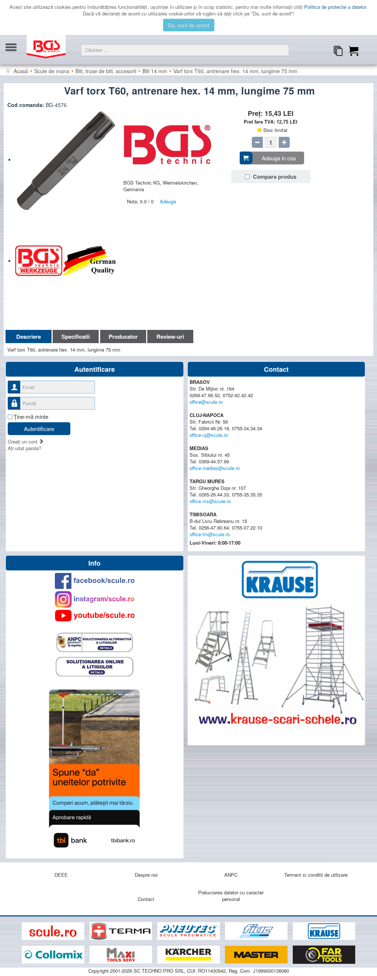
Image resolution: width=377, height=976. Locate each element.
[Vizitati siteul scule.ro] (54, 931)
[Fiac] (257, 931)
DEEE (61, 874)
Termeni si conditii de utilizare (316, 874)
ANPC (230, 874)
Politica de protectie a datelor (335, 6)
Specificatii (75, 336)
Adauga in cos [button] (279, 158)
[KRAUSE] (324, 931)
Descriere (28, 336)
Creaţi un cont (23, 441)
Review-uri (170, 336)
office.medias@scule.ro (215, 467)
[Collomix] (54, 954)
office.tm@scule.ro (210, 534)
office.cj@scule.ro (209, 434)
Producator (123, 336)
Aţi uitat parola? (24, 448)
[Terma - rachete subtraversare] (121, 931)
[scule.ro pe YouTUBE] (94, 615)
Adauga (168, 201)
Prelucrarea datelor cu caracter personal (231, 895)
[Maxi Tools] (121, 954)
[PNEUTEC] (189, 931)
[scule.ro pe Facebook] (94, 581)
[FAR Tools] (324, 954)
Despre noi (146, 874)
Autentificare (39, 428)
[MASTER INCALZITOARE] (257, 954)
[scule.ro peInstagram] (94, 599)
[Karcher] (189, 954)
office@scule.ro (206, 401)
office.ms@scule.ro (210, 501)
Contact (146, 898)
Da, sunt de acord (188, 25)
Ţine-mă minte (31, 416)
